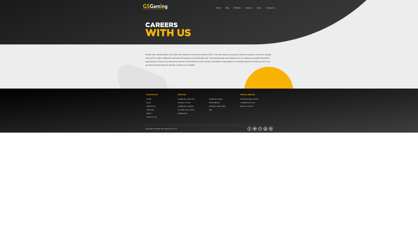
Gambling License (185, 106)
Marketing (182, 113)
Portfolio (237, 8)
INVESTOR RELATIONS (249, 99)
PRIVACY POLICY (247, 106)
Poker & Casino (216, 99)
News (259, 8)
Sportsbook (214, 102)
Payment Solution (186, 110)
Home (218, 8)
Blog (227, 8)
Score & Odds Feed (217, 106)
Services (248, 8)
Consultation (184, 102)
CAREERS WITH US (247, 102)
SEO (210, 110)
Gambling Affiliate (186, 99)
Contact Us (270, 8)
